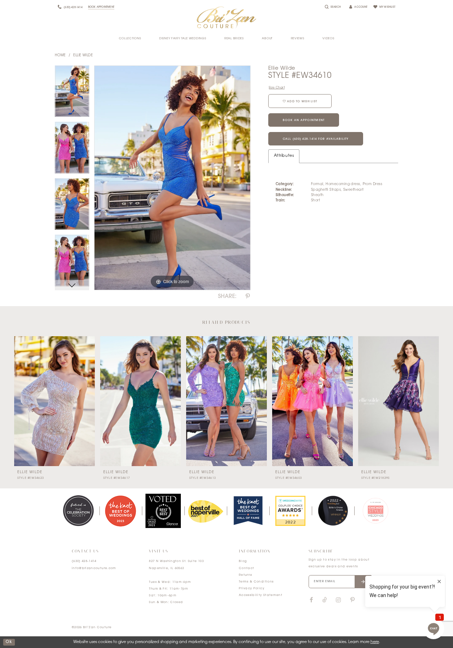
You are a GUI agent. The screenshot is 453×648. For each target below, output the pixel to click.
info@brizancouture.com (94, 568)
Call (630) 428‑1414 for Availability (316, 139)
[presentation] (54, 401)
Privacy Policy (251, 588)
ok (9, 642)
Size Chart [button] (277, 87)
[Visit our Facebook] (311, 600)
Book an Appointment (304, 120)
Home (60, 55)
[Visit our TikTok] (324, 600)
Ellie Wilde (83, 55)
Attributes (284, 156)
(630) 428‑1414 (84, 561)
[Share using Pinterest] (248, 296)
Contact (246, 568)
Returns (245, 575)
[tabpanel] (72, 93)
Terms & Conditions (256, 581)
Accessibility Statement (260, 595)
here (375, 642)
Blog (243, 561)
